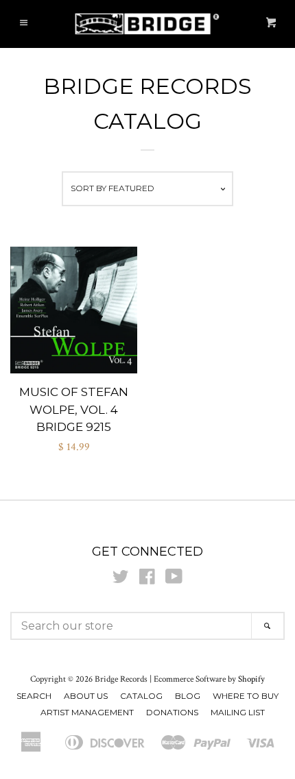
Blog (187, 696)
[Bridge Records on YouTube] (173, 580)
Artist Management (87, 712)
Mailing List (238, 712)
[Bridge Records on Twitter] (121, 580)
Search (33, 696)
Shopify (251, 678)
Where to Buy (246, 696)
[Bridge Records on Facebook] (147, 580)
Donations (172, 712)
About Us (86, 696)
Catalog (141, 696)
